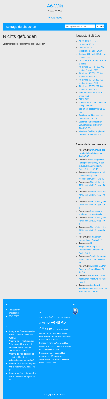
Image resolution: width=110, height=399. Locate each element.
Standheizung (58, 356)
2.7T (46, 317)
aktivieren (42, 333)
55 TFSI (67, 317)
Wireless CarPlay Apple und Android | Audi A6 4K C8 (92, 269)
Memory (42, 346)
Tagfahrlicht (56, 359)
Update (48, 363)
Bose (41, 337)
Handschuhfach (44, 340)
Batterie (64, 333)
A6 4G (48, 329)
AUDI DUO (84, 99)
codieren (58, 336)
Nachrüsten (44, 350)
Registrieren (14, 309)
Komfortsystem (58, 343)
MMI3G (59, 346)
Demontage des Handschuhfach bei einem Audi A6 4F (92, 153)
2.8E (51, 317)
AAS (67, 329)
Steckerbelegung (45, 359)
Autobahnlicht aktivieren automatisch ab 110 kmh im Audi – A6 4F (93, 288)
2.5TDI (41, 317)
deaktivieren (66, 336)
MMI (48, 346)
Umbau (42, 363)
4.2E (56, 317)
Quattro (58, 353)
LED (66, 343)
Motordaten (67, 346)
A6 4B (55, 322)
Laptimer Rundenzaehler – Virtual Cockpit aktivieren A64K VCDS (91, 124)
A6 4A (46, 322)
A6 (40, 323)
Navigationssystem (46, 353)
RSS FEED (14, 316)
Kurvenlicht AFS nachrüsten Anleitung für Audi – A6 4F (92, 278)
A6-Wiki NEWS (55, 17)
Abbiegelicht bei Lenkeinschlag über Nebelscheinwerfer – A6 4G (92, 175)
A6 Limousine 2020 (59, 329)
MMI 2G (53, 346)
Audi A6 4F (57, 333)
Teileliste (65, 359)
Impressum (14, 313)
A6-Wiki (55, 5)
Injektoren (54, 340)
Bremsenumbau (49, 336)
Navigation (54, 350)
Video (54, 363)
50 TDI (60, 317)
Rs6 (63, 353)
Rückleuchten (44, 356)
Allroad (49, 333)
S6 (52, 356)
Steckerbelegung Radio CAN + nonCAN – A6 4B (92, 259)
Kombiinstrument (45, 343)
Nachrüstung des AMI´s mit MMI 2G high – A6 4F (92, 185)
